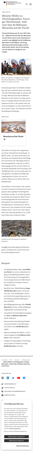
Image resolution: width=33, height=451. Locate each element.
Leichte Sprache (9, 387)
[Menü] (31, 4)
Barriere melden (9, 395)
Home (10, 360)
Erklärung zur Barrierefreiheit (14, 391)
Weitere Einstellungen (22, 446)
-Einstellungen (15, 428)
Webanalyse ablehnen (16, 441)
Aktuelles (17, 360)
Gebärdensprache (10, 384)
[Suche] (27, 4)
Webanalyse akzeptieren (16, 437)
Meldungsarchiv (26, 360)
